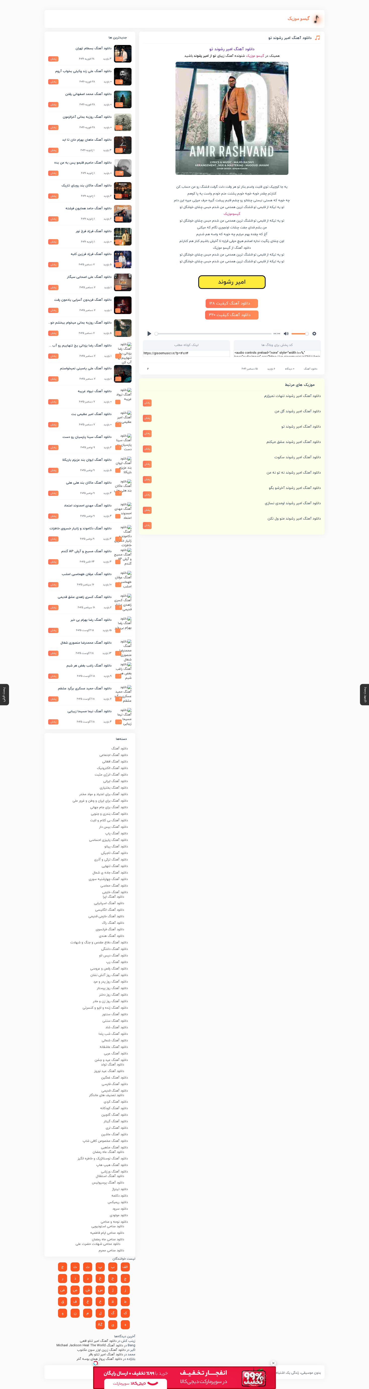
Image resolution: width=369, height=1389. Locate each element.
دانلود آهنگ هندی (111, 936)
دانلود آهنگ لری (117, 1128)
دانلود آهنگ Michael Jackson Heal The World (89, 1345)
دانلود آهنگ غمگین (114, 1077)
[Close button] (273, 1363)
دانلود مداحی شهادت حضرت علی (98, 1244)
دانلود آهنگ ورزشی (114, 1171)
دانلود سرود (120, 1209)
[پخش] (149, 334)
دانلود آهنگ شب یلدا (113, 1034)
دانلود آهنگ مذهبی (114, 1147)
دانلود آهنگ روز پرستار (112, 988)
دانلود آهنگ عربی (116, 1053)
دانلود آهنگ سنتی (115, 1021)
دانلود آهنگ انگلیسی (109, 910)
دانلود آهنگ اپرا (113, 897)
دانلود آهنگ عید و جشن (111, 1060)
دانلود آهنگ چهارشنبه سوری (108, 879)
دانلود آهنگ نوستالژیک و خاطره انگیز (103, 1158)
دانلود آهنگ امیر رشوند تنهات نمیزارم (292, 396)
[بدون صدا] (286, 334)
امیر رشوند (232, 282)
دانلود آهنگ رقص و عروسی (109, 968)
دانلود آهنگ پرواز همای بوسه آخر (99, 1359)
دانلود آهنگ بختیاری (114, 788)
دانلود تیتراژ (120, 1189)
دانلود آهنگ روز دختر (113, 995)
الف (125, 1267)
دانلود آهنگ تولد (112, 1064)
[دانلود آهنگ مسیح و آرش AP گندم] (123, 556)
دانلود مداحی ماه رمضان (108, 1239)
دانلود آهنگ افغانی (115, 761)
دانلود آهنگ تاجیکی (114, 853)
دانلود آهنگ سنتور (115, 1014)
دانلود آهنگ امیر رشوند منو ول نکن (294, 518)
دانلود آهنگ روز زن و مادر (110, 1001)
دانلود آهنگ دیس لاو (113, 955)
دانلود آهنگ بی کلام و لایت (109, 820)
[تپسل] (95, 1363)
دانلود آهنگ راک (113, 923)
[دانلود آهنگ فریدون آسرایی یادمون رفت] (123, 305)
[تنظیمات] (314, 334)
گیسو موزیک (255, 56)
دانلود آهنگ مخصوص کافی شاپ (105, 1141)
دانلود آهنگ (310, 369)
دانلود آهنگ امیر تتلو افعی (98, 1341)
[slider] (213, 333)
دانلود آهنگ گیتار (116, 1121)
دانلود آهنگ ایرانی (115, 781)
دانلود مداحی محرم (111, 1250)
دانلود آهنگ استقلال (110, 1176)
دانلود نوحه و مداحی (114, 1222)
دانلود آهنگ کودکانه (114, 1108)
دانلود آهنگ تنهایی (115, 866)
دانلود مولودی (119, 1215)
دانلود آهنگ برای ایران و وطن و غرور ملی (100, 801)
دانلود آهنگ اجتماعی (113, 755)
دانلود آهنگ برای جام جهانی (109, 807)
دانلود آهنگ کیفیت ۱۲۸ (230, 303)
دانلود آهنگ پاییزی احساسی (108, 840)
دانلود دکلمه (119, 1196)
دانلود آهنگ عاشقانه (114, 1047)
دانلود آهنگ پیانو (116, 846)
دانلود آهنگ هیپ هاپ (112, 1165)
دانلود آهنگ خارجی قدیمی (106, 916)
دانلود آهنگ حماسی (114, 886)
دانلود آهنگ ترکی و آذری (111, 859)
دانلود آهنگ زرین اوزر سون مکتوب (101, 1350)
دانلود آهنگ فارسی (115, 1084)
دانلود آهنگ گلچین (114, 1115)
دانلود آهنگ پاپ (116, 833)
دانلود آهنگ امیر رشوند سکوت (297, 457)
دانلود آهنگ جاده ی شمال (110, 872)
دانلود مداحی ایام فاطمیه (107, 1233)
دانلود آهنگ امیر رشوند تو (301, 426)
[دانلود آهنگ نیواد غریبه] (123, 396)
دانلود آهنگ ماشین (114, 1134)
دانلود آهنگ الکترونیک (112, 768)
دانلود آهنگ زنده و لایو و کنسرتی (105, 1008)
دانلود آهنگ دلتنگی (114, 949)
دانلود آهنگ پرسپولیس (108, 1182)
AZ (100, 1324)
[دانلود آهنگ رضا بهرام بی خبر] (123, 625)
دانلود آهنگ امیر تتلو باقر (106, 1354)
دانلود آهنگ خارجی (115, 892)
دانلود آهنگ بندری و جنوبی (109, 814)
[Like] (144, 369)
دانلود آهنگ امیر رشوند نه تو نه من (294, 472)
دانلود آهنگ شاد (116, 1027)
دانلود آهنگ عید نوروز (109, 1071)
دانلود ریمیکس (118, 1202)
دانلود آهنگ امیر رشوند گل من (298, 411)
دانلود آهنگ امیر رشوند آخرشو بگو (295, 488)
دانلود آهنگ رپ (117, 962)
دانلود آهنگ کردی (116, 1102)
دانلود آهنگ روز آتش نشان (109, 975)
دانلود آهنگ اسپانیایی (109, 903)
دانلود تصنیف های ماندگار (106, 1095)
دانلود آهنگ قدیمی (114, 1091)
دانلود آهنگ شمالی (115, 1040)
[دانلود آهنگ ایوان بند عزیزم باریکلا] (123, 465)
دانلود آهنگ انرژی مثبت (111, 775)
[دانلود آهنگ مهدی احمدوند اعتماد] (123, 511)
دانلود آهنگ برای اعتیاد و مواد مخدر (103, 794)
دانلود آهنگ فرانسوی (110, 929)
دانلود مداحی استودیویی (107, 1226)
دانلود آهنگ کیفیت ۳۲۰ (230, 315)
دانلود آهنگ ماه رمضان (108, 1152)
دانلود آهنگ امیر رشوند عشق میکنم (294, 442)
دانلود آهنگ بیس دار (113, 827)
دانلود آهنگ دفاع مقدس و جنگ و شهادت (99, 942)
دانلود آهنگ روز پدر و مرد (110, 982)
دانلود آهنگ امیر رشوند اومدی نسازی (293, 503)
